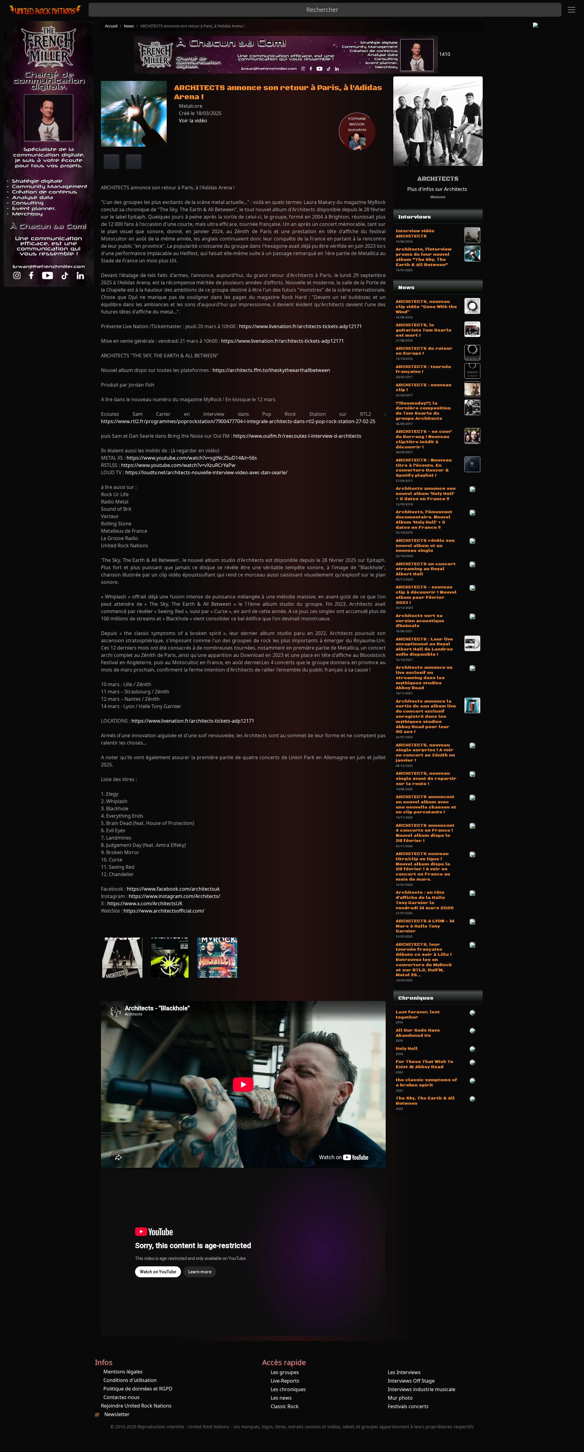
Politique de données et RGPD (137, 1388)
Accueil (111, 26)
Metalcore (437, 197)
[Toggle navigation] (571, 10)
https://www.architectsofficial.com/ (163, 910)
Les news (281, 1397)
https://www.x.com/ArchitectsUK (144, 903)
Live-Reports (285, 1380)
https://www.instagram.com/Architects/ (174, 896)
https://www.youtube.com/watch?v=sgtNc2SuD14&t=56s (192, 457)
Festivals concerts (408, 1406)
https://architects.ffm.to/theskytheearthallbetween (271, 370)
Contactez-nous (121, 1397)
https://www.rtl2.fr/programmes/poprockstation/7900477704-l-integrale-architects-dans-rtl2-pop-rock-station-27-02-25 (238, 421)
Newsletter (117, 1414)
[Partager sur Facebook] (111, 161)
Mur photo (400, 1397)
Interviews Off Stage (411, 1380)
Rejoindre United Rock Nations (136, 1405)
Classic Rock (285, 1406)
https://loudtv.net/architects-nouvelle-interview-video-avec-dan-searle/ (206, 472)
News (129, 26)
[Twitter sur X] (134, 161)
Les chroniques (288, 1389)
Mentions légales (123, 1371)
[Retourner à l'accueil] (45, 9)
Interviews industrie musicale (421, 1389)
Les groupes (285, 1372)
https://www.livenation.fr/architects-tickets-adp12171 (300, 326)
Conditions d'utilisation (130, 1380)
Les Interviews (404, 1372)
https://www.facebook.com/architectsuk (173, 889)
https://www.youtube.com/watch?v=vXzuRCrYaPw (178, 465)
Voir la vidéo (192, 120)
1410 (444, 54)
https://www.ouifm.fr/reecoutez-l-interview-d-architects (297, 436)
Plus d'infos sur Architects (437, 189)
